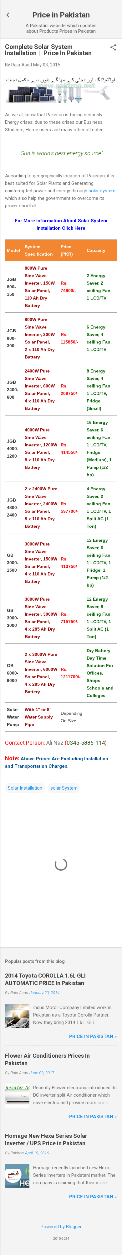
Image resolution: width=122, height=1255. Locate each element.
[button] (113, 48)
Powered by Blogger (61, 1226)
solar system (102, 191)
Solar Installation (25, 788)
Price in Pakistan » (93, 1036)
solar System (64, 788)
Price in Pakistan (61, 15)
